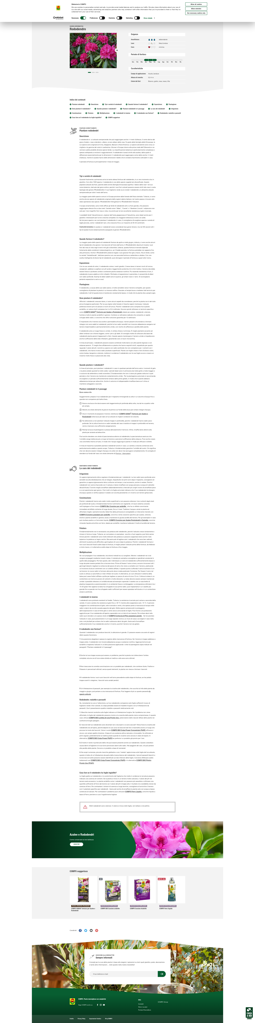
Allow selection (196, 9)
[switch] (102, 18)
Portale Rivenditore (144, 1010)
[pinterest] (96, 930)
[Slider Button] (117, 50)
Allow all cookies (196, 4)
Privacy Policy (81, 1019)
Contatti (140, 1004)
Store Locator (142, 1007)
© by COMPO (108, 1019)
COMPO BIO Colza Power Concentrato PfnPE (128, 730)
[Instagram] (100, 1004)
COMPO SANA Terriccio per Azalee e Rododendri (103, 312)
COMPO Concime (86, 515)
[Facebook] (97, 1004)
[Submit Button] (162, 974)
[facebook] (80, 930)
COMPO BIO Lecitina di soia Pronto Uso (104, 718)
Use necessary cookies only (196, 13)
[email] (91, 930)
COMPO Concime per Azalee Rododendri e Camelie (128, 520)
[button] (89, 72)
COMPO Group (163, 1002)
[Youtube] (103, 1004)
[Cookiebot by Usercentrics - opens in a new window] (58, 18)
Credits (72, 1019)
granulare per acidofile (101, 515)
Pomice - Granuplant (123, 453)
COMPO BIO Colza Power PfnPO (100, 738)
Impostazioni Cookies (95, 1019)
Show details (148, 18)
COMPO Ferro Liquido (133, 792)
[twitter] (85, 930)
